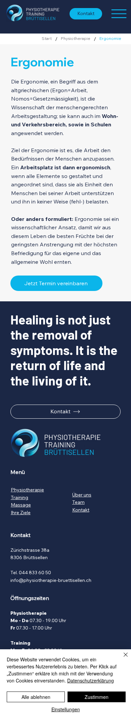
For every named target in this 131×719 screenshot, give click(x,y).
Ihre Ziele (21, 513)
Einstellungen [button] (65, 709)
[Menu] (118, 13)
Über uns (81, 495)
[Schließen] (122, 659)
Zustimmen (96, 697)
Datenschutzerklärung (90, 680)
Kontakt (80, 510)
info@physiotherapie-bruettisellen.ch (50, 580)
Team (78, 502)
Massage (21, 505)
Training (19, 497)
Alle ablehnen (35, 697)
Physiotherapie (27, 490)
